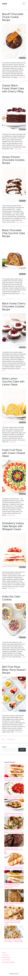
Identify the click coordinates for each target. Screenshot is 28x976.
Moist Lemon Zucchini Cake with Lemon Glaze (13, 381)
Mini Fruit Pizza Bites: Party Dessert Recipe (14, 669)
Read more (22, 77)
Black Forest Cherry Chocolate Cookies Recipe (14, 306)
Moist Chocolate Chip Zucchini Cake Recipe (13, 233)
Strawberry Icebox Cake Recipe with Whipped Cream (13, 526)
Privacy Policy (6, 959)
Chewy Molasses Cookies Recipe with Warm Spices (13, 904)
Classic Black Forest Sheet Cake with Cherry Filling (13, 88)
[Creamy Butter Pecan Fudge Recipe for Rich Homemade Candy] (14, 913)
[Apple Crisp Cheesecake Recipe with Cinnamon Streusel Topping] (14, 859)
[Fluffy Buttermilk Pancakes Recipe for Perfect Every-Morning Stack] (14, 876)
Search (4, 747)
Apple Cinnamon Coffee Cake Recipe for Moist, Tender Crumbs (13, 831)
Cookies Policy (6, 957)
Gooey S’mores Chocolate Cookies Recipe (13, 159)
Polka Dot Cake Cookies (11, 598)
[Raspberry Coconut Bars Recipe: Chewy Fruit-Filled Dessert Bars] (14, 770)
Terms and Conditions (8, 962)
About (4, 952)
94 (9, 739)
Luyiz (4, 3)
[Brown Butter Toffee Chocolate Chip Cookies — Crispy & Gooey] (14, 932)
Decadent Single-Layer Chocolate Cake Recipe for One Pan (13, 849)
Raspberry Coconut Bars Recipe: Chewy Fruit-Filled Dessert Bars (13, 779)
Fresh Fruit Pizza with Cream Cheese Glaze (13, 452)
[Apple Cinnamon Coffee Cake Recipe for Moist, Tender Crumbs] (14, 822)
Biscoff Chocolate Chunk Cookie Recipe (12, 17)
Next (12, 739)
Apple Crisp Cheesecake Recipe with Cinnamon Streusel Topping (13, 867)
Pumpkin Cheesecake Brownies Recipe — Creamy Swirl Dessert (13, 814)
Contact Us (5, 955)
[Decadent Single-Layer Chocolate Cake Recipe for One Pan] (14, 840)
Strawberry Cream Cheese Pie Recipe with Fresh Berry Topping (13, 796)
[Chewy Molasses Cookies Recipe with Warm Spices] (14, 895)
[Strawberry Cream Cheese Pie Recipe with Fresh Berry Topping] (14, 788)
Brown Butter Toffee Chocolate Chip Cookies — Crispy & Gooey (13, 940)
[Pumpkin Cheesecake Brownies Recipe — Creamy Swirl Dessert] (14, 805)
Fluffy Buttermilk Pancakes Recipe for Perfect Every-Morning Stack (12, 886)
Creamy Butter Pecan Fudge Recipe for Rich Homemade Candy (12, 922)
